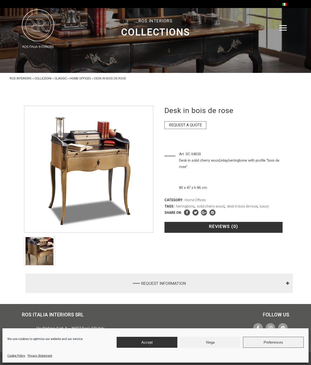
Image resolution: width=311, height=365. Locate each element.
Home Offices (80, 78)
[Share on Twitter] (195, 212)
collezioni (43, 78)
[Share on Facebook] (187, 212)
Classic (60, 78)
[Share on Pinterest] (212, 212)
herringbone (185, 206)
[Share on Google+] (204, 212)
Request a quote (185, 125)
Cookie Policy (16, 355)
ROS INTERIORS (21, 78)
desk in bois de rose (242, 206)
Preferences (273, 342)
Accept (147, 342)
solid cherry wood (211, 206)
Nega (210, 342)
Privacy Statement (40, 355)
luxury (264, 206)
